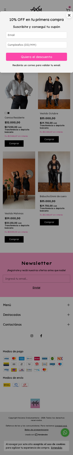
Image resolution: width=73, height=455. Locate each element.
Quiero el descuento (36, 57)
